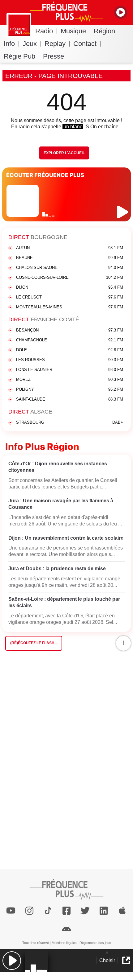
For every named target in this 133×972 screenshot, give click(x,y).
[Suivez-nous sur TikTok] (48, 910)
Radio (44, 31)
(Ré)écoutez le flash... (33, 643)
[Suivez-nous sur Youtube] (10, 910)
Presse (53, 56)
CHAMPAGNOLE (69, 340)
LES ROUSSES (69, 359)
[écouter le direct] (123, 212)
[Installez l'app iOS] (122, 910)
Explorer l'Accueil (64, 153)
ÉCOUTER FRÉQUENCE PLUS (45, 175)
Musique (73, 31)
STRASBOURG (69, 422)
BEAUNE (69, 257)
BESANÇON (69, 330)
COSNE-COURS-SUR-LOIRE (69, 277)
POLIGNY (69, 389)
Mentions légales (64, 943)
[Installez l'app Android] (66, 928)
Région (104, 31)
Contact (85, 43)
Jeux (30, 43)
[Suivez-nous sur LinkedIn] (103, 910)
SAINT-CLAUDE (69, 399)
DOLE (69, 350)
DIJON (69, 287)
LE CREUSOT (69, 297)
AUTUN (69, 247)
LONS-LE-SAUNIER (69, 369)
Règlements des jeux (95, 943)
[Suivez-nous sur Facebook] (66, 910)
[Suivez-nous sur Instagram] (29, 910)
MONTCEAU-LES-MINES (69, 307)
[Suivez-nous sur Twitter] (85, 910)
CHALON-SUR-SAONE (69, 267)
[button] (11, 960)
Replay (55, 43)
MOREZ (69, 379)
